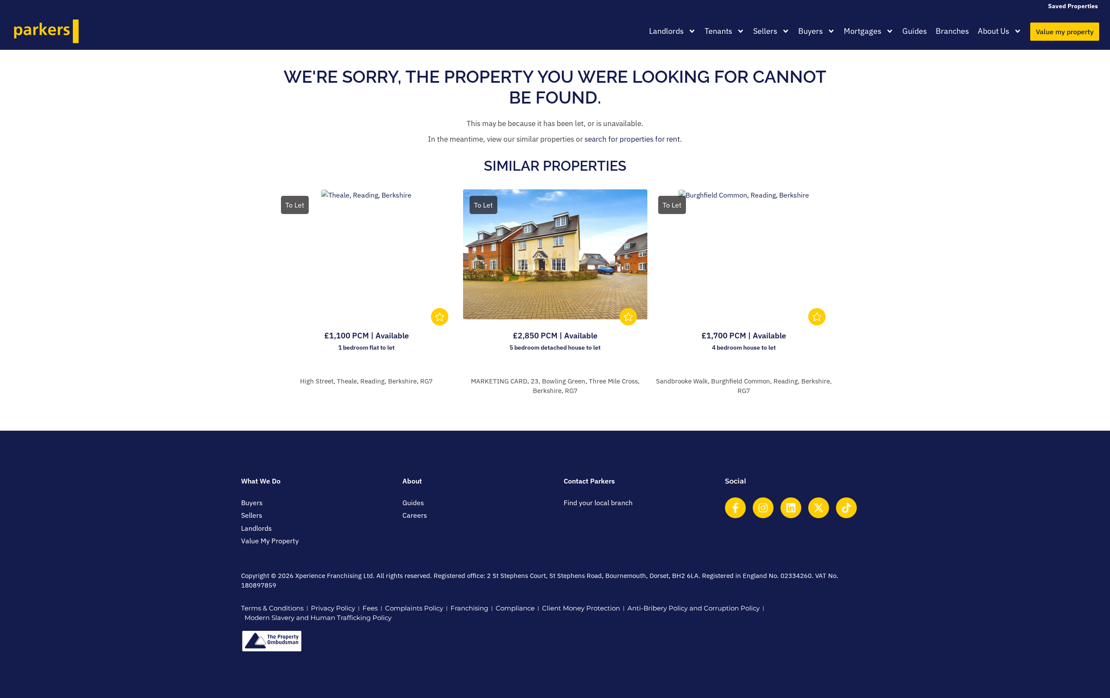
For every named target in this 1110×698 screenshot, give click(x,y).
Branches (952, 31)
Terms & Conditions (272, 608)
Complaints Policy (414, 608)
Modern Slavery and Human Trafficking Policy (318, 618)
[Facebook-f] (735, 507)
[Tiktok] (846, 507)
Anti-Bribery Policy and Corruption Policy (693, 608)
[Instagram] (763, 507)
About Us (993, 31)
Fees (370, 608)
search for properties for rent (632, 139)
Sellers (765, 31)
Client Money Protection (581, 608)
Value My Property (270, 540)
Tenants (718, 31)
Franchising (469, 608)
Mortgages (862, 31)
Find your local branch (598, 502)
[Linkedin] (790, 507)
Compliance (515, 608)
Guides (914, 31)
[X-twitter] (818, 507)
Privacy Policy (333, 608)
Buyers (810, 31)
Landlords (666, 31)
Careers (414, 515)
